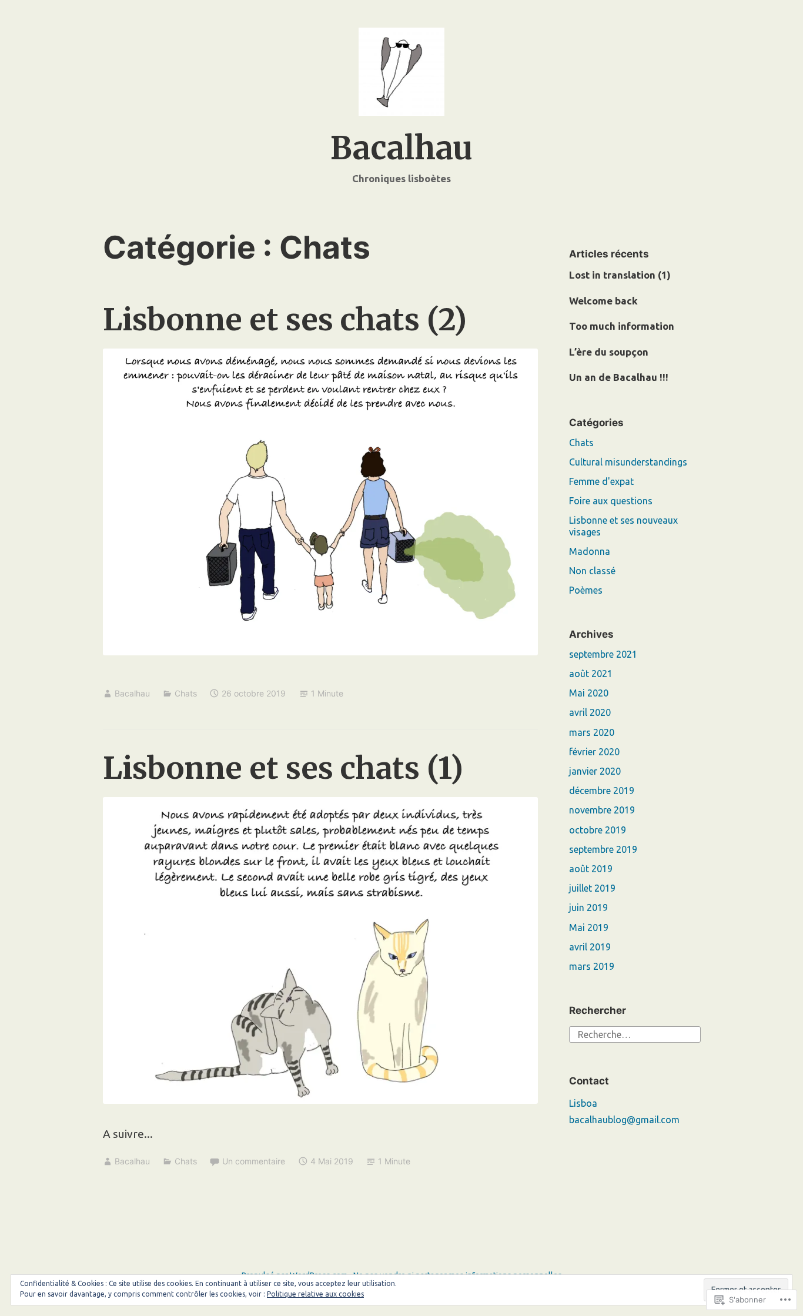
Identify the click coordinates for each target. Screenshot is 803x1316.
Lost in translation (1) (620, 274)
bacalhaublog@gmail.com (624, 1119)
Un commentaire (253, 1161)
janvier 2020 (595, 771)
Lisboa (583, 1103)
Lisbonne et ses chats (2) (285, 319)
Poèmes (586, 590)
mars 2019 (591, 966)
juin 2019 (588, 907)
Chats (186, 693)
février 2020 (594, 751)
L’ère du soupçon (608, 351)
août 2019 (591, 868)
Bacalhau (401, 148)
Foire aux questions (611, 500)
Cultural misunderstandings (628, 462)
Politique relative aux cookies (315, 1294)
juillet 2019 (592, 888)
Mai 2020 (588, 693)
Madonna (589, 551)
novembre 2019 (602, 810)
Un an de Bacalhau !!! (618, 377)
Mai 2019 (588, 927)
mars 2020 (591, 732)
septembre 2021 (603, 654)
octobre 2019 (597, 830)
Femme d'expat (601, 481)
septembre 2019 (603, 849)
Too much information (621, 325)
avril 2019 (590, 947)
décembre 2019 (601, 790)
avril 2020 (590, 712)
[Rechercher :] (635, 1033)
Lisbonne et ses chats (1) (283, 768)
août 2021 (591, 673)
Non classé (592, 570)
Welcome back (603, 300)
